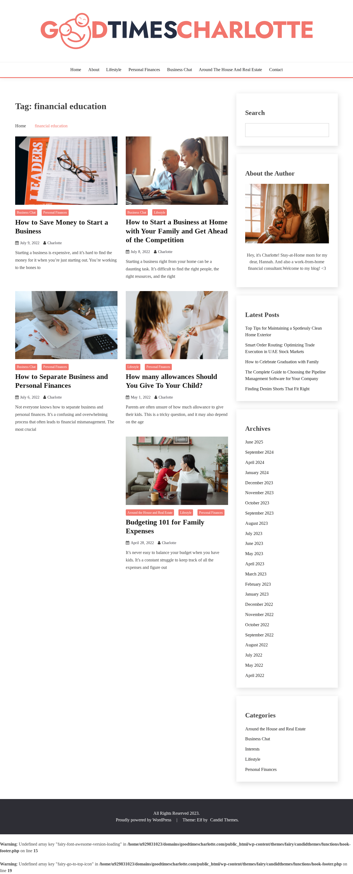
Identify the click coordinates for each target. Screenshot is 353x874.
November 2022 (259, 614)
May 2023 (254, 553)
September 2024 (259, 452)
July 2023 (253, 533)
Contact (276, 69)
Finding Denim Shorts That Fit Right (277, 388)
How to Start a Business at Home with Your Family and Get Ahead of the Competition (177, 231)
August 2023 (256, 523)
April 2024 (254, 462)
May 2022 (254, 665)
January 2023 (257, 594)
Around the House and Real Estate (230, 69)
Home (75, 69)
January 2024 (257, 472)
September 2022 (259, 635)
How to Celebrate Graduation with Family (282, 361)
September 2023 (259, 513)
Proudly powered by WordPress (144, 819)
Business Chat (179, 69)
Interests (252, 749)
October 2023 (257, 503)
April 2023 (254, 563)
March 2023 (255, 574)
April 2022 (254, 675)
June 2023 (254, 543)
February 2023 (258, 584)
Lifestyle (113, 69)
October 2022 (257, 624)
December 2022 (259, 604)
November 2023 (259, 492)
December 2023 (259, 482)
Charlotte (54, 243)
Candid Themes (224, 819)
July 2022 (253, 655)
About (93, 69)
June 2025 (254, 442)
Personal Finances (144, 69)
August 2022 (256, 644)
